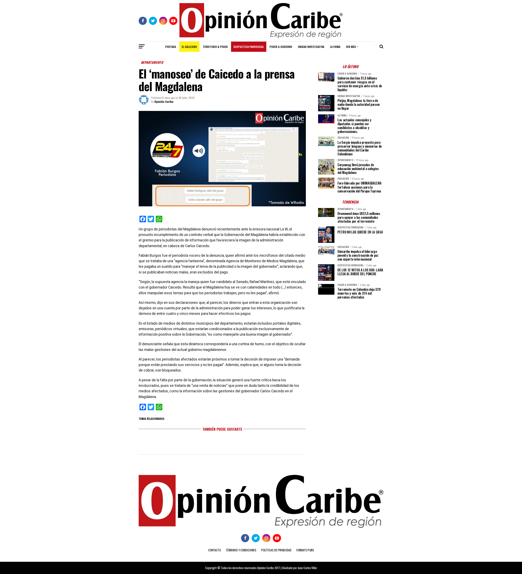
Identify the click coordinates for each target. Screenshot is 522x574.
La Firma (335, 46)
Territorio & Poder (215, 46)
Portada (170, 46)
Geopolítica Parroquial (248, 46)
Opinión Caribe (163, 101)
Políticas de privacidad (276, 550)
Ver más (351, 46)
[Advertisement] (350, 330)
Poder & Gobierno (281, 46)
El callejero (189, 46)
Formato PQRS (305, 550)
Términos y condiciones (241, 550)
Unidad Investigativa (311, 46)
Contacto (214, 550)
